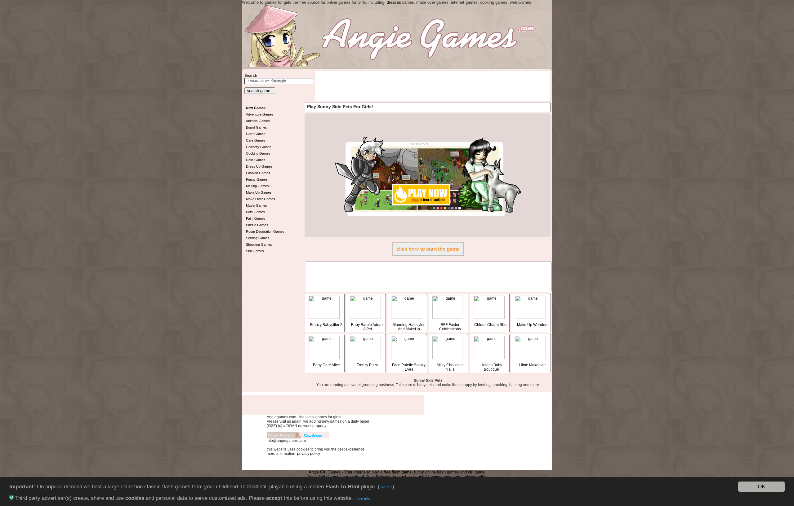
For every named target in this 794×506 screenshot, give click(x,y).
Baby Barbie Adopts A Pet (367, 327)
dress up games (400, 2)
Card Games (255, 134)
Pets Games (255, 212)
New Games (255, 108)
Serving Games (258, 238)
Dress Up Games (259, 166)
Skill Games (255, 251)
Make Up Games (259, 192)
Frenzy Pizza (367, 365)
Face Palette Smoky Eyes (409, 367)
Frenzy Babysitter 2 (326, 325)
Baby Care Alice (326, 365)
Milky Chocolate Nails (450, 367)
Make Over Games (260, 199)
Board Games (256, 127)
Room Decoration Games (265, 231)
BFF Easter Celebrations (450, 327)
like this (386, 487)
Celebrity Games (258, 147)
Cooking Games (258, 153)
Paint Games (255, 218)
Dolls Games (255, 160)
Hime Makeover (532, 365)
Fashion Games (258, 173)
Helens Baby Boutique (491, 367)
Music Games (256, 205)
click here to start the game (428, 249)
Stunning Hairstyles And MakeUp (408, 327)
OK (761, 487)
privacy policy (308, 453)
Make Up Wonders (532, 325)
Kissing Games (257, 186)
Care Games (255, 140)
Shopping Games (259, 244)
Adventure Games (260, 114)
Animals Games (258, 121)
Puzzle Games (257, 225)
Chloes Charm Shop (491, 325)
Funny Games (257, 179)
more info (362, 498)
